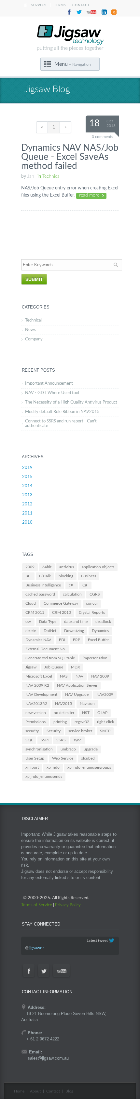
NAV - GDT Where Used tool (52, 393)
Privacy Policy (68, 905)
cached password (40, 594)
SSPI (45, 740)
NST (86, 713)
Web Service (62, 758)
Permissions (35, 722)
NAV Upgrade (77, 694)
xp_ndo (53, 767)
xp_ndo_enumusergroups (89, 767)
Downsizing (74, 631)
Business (88, 576)
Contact (81, 5)
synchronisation (39, 749)
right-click (105, 722)
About (35, 1091)
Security (54, 731)
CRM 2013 (61, 612)
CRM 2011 (34, 612)
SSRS (61, 740)
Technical (33, 320)
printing (60, 722)
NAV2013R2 (36, 704)
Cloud (30, 603)
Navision (87, 704)
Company (34, 339)
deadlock (103, 622)
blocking (66, 576)
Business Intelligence (43, 585)
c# (71, 585)
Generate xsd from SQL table (50, 658)
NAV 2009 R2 (37, 685)
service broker (80, 731)
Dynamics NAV (38, 640)
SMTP (105, 731)
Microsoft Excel (38, 676)
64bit (46, 567)
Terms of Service (36, 905)
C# (84, 585)
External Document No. (45, 649)
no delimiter (64, 713)
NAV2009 (104, 694)
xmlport (32, 767)
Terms (60, 5)
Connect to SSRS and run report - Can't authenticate (61, 423)
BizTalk (45, 576)
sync (77, 740)
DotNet (50, 631)
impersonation (95, 658)
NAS (64, 676)
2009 (30, 567)
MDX (75, 667)
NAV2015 (63, 704)
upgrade (91, 749)
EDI (62, 640)
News (30, 330)
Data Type (47, 622)
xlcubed (88, 758)
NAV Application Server (77, 685)
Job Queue (53, 667)
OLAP (102, 713)
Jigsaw (30, 667)
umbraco (68, 749)
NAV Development (41, 694)
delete (30, 631)
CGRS (95, 594)
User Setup (34, 758)
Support (39, 5)
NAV (79, 676)
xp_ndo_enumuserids (43, 776)
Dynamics (100, 631)
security (32, 731)
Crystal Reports (92, 612)
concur (92, 603)
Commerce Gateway (61, 603)
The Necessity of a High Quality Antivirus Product (71, 402)
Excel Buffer (98, 640)
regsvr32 (82, 722)
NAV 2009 (100, 676)
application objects (98, 567)
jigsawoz (36, 948)
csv (28, 622)
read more (89, 195)
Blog (69, 1091)
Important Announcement (49, 383)
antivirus (66, 567)
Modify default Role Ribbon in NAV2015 (62, 412)
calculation (72, 594)
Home (19, 1091)
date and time (76, 622)
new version (35, 713)
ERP (76, 640)
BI (27, 576)
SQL (29, 740)
